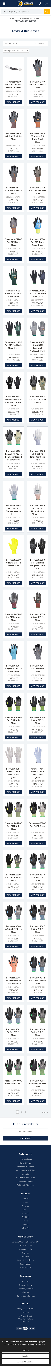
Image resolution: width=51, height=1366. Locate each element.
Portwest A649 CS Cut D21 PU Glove (37, 877)
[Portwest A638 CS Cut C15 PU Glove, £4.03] (37, 1015)
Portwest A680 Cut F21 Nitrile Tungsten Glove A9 (37, 564)
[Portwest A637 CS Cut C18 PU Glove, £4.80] (13, 1067)
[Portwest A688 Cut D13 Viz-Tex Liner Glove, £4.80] (13, 546)
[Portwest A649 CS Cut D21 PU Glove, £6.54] (37, 861)
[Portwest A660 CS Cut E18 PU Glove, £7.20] (37, 703)
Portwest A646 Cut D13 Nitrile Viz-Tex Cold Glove (13, 981)
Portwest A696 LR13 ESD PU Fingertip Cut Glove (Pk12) (37, 510)
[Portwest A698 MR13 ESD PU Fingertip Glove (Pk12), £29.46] (13, 491)
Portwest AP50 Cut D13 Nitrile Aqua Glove (37, 242)
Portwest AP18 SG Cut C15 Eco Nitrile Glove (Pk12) (37, 294)
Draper (26, 1202)
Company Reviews (25, 1288)
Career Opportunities (25, 1296)
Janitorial (25, 1174)
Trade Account (25, 1245)
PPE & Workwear (25, 1159)
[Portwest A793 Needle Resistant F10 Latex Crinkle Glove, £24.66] (13, 382)
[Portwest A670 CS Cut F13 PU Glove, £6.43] (37, 600)
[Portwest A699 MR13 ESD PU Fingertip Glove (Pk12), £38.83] (37, 437)
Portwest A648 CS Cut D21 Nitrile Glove (13, 929)
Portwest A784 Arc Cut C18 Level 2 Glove (37, 399)
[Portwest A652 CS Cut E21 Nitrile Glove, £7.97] (13, 809)
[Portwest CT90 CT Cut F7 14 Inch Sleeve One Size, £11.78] (13, 68)
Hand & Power (25, 1163)
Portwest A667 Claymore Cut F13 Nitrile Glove (13, 669)
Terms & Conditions (25, 1260)
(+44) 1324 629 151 (25, 1309)
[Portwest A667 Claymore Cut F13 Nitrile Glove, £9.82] (13, 652)
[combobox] (22, 11)
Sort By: (7, 50)
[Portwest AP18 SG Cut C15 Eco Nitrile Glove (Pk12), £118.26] (37, 277)
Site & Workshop (25, 1181)
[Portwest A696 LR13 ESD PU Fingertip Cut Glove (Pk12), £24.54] (37, 491)
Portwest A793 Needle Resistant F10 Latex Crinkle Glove (13, 401)
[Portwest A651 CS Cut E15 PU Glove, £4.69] (37, 809)
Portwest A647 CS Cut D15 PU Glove (37, 929)
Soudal (25, 1224)
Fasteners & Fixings (25, 1166)
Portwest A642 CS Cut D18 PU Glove (13, 1032)
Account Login (25, 1249)
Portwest (25, 1206)
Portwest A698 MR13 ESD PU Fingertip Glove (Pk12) (13, 510)
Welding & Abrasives (25, 1185)
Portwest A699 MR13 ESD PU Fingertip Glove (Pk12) (37, 455)
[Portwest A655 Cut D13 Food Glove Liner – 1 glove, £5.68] (37, 755)
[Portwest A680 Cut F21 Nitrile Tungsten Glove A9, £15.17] (37, 546)
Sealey (25, 1199)
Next (44, 1112)
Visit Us (25, 1292)
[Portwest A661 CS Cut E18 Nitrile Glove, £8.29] (13, 703)
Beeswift (25, 1213)
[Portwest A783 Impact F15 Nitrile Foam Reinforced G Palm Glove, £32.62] (13, 437)
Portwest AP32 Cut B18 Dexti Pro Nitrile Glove (13, 294)
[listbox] (20, 50)
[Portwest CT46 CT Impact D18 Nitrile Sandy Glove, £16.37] (37, 119)
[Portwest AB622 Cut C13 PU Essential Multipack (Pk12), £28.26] (37, 328)
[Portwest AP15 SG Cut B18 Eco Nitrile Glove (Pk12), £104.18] (13, 328)
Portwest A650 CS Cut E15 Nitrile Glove (13, 877)
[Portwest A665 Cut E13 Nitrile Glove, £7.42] (37, 652)
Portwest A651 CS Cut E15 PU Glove (37, 824)
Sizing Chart (25, 1267)
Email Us (25, 1312)
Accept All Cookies (25, 1362)
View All (25, 1228)
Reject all (25, 1356)
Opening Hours (25, 1285)
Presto (25, 1221)
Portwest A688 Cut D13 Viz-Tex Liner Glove (13, 563)
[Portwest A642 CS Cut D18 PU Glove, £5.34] (13, 1015)
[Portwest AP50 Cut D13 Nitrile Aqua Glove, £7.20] (37, 225)
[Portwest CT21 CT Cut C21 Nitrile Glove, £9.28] (13, 225)
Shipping (25, 1253)
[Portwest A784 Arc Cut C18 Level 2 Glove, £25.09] (37, 382)
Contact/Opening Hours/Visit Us (25, 1242)
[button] (25, 43)
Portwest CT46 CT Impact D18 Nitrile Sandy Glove (37, 137)
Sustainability (25, 1264)
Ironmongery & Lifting (25, 1170)
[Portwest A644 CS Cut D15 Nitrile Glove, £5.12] (37, 964)
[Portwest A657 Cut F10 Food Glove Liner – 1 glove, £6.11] (13, 755)
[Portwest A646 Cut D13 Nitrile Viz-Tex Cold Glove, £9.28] (13, 964)
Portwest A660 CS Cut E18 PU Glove (37, 720)
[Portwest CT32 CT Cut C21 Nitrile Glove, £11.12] (37, 173)
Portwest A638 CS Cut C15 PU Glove (37, 1032)
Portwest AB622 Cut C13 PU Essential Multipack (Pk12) (37, 346)
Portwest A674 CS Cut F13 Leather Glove (13, 617)
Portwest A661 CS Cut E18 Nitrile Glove (13, 720)
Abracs (25, 1210)
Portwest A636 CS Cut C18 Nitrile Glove (37, 1084)
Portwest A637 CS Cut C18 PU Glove (13, 1082)
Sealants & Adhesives (25, 1178)
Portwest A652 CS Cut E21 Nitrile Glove (13, 826)
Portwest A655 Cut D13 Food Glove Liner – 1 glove (37, 773)
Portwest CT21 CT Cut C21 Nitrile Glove (13, 242)
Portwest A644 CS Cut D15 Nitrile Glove (37, 981)
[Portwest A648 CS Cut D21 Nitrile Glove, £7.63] (13, 912)
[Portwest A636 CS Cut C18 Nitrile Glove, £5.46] (37, 1067)
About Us (25, 1281)
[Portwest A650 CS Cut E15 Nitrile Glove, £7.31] (13, 861)
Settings (25, 1350)
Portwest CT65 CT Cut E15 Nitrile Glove (13, 136)
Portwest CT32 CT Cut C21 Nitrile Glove (37, 190)
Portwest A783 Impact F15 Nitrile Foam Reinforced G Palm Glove (13, 455)
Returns (25, 1256)
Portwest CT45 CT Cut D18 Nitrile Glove (13, 190)
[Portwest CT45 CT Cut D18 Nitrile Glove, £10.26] (13, 173)
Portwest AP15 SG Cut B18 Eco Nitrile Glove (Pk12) (13, 345)
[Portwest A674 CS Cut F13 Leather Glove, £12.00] (13, 600)
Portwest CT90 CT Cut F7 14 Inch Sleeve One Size (13, 85)
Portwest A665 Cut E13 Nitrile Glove (37, 669)
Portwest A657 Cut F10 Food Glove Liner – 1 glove (13, 773)
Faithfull (25, 1217)
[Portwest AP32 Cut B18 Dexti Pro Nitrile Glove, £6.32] (13, 277)
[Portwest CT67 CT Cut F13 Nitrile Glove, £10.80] (37, 68)
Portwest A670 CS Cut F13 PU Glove (37, 617)
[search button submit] (47, 11)
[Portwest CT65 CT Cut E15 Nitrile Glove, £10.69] (13, 119)
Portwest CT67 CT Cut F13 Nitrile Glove (37, 85)
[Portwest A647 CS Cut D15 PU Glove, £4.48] (37, 912)
